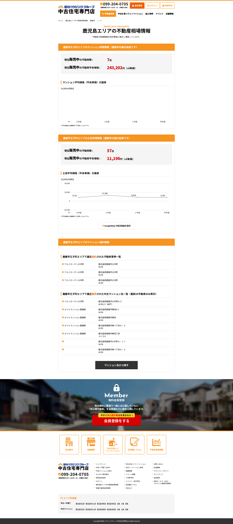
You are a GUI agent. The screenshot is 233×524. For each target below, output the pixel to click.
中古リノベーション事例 (134, 467)
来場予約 (169, 5)
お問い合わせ (158, 464)
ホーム (60, 20)
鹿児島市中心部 (91, 503)
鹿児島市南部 (101, 503)
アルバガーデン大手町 (74, 264)
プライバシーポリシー (161, 471)
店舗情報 (129, 471)
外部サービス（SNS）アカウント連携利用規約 (162, 482)
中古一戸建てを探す (103, 467)
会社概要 (157, 467)
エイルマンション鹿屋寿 (75, 309)
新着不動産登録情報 (103, 488)
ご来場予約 (130, 478)
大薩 (122, 503)
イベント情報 (130, 474)
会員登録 (138, 5)
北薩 (118, 503)
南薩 (126, 503)
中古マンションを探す (104, 471)
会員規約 (157, 478)
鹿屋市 (92, 20)
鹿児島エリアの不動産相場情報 (77, 20)
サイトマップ (158, 474)
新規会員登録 (101, 478)
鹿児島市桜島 (111, 503)
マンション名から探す (116, 365)
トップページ (101, 464)
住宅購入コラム (131, 484)
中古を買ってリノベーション (130, 13)
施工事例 (149, 13)
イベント (159, 13)
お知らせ (129, 488)
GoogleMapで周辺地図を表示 (117, 225)
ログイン (154, 5)
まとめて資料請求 (102, 474)
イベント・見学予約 (133, 481)
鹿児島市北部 (80, 503)
